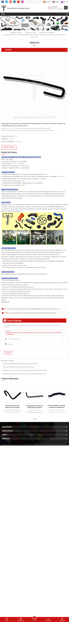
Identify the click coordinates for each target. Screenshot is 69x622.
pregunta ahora (8, 147)
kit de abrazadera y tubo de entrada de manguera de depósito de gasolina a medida (33, 313)
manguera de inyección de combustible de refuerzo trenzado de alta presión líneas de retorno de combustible (34, 407)
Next (43, 419)
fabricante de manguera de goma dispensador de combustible (20, 363)
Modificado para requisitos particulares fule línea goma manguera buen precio (24, 374)
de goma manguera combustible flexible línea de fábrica (18, 367)
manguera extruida (30, 33)
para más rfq (5, 302)
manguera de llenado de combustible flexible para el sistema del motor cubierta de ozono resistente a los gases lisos (34, 333)
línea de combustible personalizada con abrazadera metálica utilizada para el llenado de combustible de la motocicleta (34, 309)
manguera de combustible (47, 33)
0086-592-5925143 (57, 8)
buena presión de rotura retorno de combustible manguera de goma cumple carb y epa (12, 406)
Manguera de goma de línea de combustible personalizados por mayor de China (25, 370)
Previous (26, 419)
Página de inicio (17, 33)
